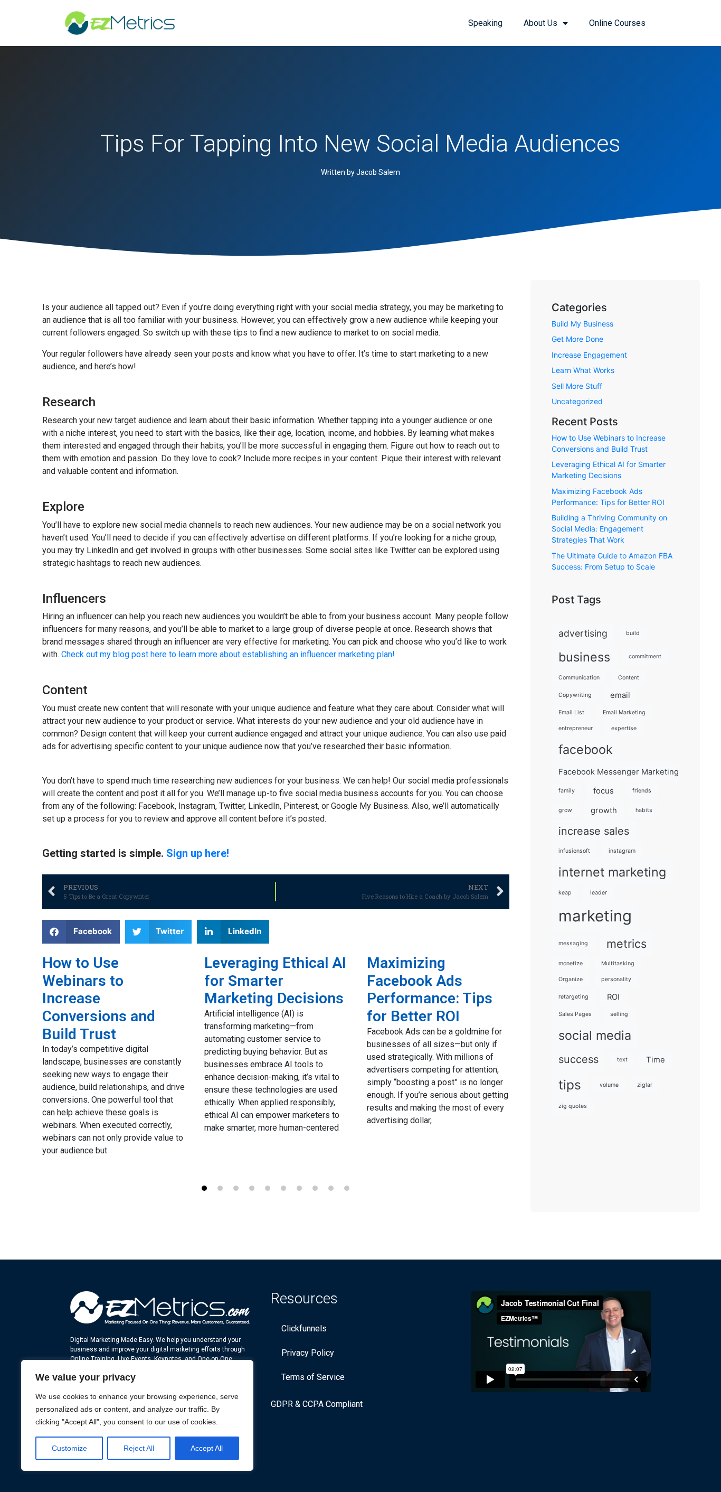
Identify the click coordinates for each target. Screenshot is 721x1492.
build (633, 633)
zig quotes (572, 1106)
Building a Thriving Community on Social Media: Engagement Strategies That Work (609, 528)
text (622, 1059)
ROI (613, 997)
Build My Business (582, 323)
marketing (595, 916)
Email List (571, 712)
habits (643, 810)
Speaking (485, 23)
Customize (69, 1448)
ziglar (644, 1084)
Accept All (207, 1448)
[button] (81, 932)
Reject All (139, 1448)
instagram (622, 850)
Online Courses (617, 23)
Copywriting (575, 695)
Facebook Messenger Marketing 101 (625, 772)
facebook (585, 749)
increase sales (593, 831)
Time (655, 1060)
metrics (626, 943)
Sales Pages (575, 1014)
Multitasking (617, 963)
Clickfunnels (304, 1328)
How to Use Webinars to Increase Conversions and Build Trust (98, 998)
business (584, 657)
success (578, 1059)
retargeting (573, 996)
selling (619, 1014)
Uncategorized (577, 401)
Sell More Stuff (577, 385)
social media (594, 1035)
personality (616, 979)
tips (569, 1085)
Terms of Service (313, 1377)
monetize (570, 963)
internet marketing (612, 872)
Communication (579, 677)
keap (565, 892)
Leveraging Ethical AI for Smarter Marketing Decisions (275, 980)
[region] (137, 1415)
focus (603, 791)
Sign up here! (197, 853)
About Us (540, 23)
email (620, 695)
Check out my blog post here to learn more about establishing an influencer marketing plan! (228, 654)
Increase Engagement (589, 354)
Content (628, 677)
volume (609, 1084)
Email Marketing (624, 712)
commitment (645, 656)
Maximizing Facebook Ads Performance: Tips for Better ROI (429, 989)
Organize (570, 979)
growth (604, 810)
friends (641, 790)
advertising (583, 633)
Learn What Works (583, 370)
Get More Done (577, 338)
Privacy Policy (307, 1353)
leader (598, 892)
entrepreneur (575, 728)
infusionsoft (574, 850)
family (566, 790)
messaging (573, 943)
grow (565, 810)
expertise (624, 728)
